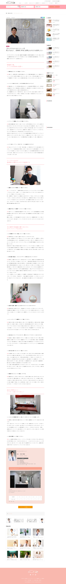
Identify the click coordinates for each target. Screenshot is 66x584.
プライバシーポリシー (31, 578)
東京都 (8, 46)
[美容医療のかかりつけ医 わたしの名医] (33, 572)
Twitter (30, 574)
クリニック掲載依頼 (36, 578)
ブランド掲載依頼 (42, 578)
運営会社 (26, 578)
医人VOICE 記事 (10, 513)
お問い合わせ (23, 578)
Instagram (35, 574)
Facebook (33, 574)
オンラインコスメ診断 (56, 1)
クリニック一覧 (48, 1)
